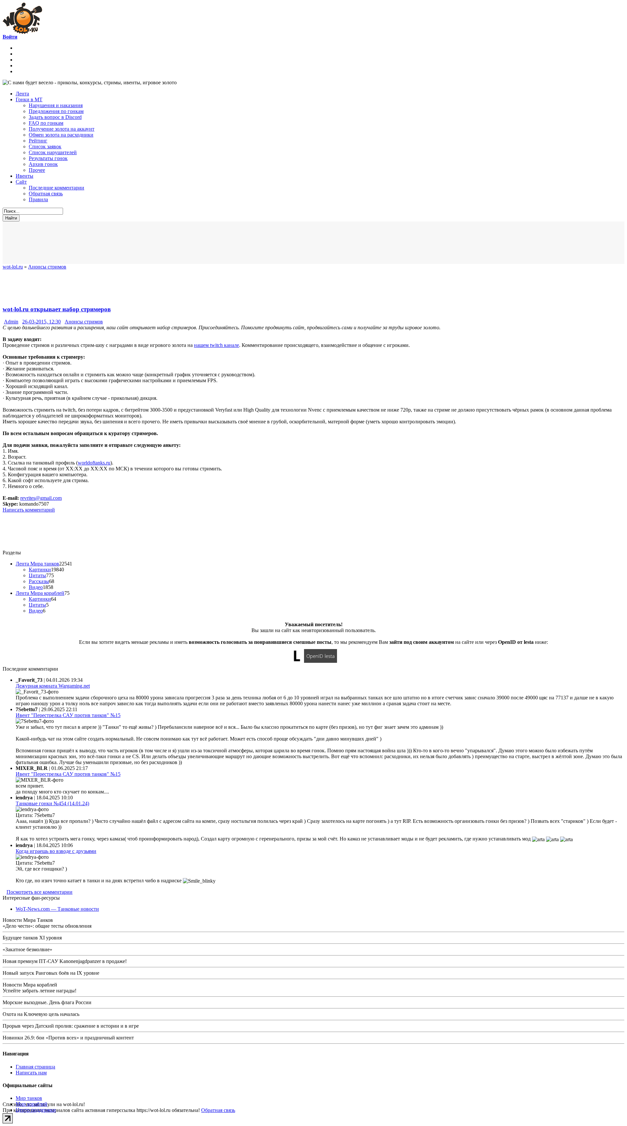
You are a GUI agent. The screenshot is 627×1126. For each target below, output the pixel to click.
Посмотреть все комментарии (39, 892)
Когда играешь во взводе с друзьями (56, 851)
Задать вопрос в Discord (55, 117)
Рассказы (39, 581)
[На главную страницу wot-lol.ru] (22, 32)
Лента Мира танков (37, 563)
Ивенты (24, 176)
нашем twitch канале (216, 345)
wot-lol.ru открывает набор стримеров (57, 309)
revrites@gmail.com (41, 498)
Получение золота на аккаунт (61, 129)
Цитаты (37, 575)
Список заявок (45, 146)
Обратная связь (46, 193)
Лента (22, 93)
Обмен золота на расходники (61, 135)
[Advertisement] (163, 242)
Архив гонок (43, 164)
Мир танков (29, 1098)
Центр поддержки (36, 1110)
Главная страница (35, 1066)
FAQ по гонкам (46, 123)
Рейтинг (38, 140)
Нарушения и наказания (56, 105)
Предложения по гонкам (56, 111)
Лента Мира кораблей (40, 593)
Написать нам (31, 1072)
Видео (36, 587)
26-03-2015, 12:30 (41, 321)
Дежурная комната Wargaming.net (53, 686)
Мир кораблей (31, 1104)
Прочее (37, 170)
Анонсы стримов (84, 321)
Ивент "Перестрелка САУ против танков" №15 (68, 715)
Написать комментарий (29, 510)
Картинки (40, 569)
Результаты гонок (48, 158)
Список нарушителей (53, 152)
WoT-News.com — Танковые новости (57, 909)
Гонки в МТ (29, 99)
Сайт (21, 182)
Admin (11, 321)
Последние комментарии (56, 187)
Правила (38, 199)
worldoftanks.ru (94, 462)
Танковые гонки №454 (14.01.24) (52, 803)
